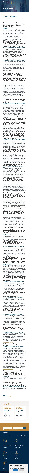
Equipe (9, 435)
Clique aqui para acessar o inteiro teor (8, 342)
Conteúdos (11, 435)
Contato (14, 435)
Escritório (4, 435)
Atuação (7, 435)
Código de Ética (18, 435)
